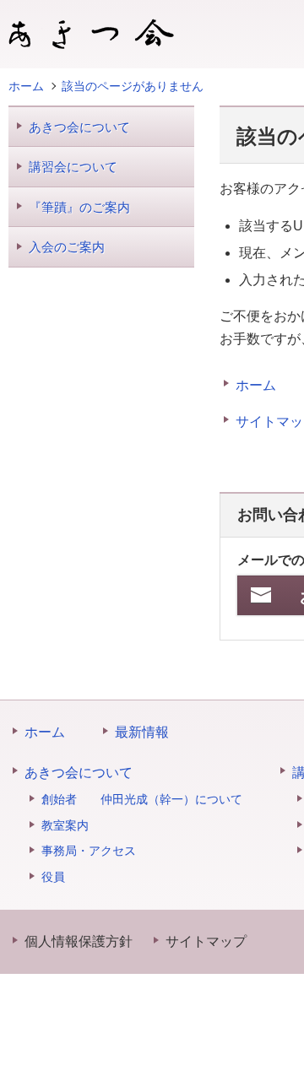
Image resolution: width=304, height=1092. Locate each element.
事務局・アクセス (88, 850)
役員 (53, 877)
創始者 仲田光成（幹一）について (141, 799)
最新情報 (142, 732)
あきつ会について (79, 127)
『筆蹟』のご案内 (79, 207)
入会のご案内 (67, 247)
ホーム (256, 385)
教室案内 (65, 825)
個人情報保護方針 (78, 941)
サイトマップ (206, 941)
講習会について (73, 166)
